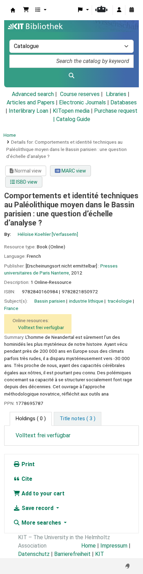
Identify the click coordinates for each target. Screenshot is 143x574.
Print (27, 464)
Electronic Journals (82, 102)
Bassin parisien (49, 301)
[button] (26, 10)
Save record (37, 508)
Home (9, 135)
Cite (26, 479)
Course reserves (80, 94)
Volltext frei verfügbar (41, 327)
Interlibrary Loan (28, 110)
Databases (123, 102)
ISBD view (26, 182)
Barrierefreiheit (72, 554)
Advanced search (33, 94)
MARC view (73, 171)
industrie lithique (86, 301)
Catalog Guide (73, 119)
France (11, 308)
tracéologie (120, 301)
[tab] (77, 419)
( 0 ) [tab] (31, 419)
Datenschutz (34, 554)
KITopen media (71, 110)
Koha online (12, 10)
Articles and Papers (30, 102)
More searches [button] (41, 522)
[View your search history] (131, 10)
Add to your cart (42, 493)
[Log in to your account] (119, 10)
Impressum (113, 545)
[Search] (71, 76)
